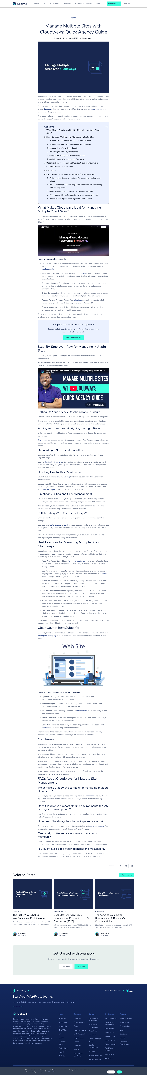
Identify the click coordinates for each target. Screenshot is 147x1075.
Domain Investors (95, 1055)
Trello (51, 525)
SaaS (76, 1026)
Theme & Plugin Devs (95, 1040)
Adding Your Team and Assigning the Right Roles (70, 144)
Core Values (63, 1030)
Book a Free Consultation (124, 1043)
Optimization (109, 1032)
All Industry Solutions (78, 1054)
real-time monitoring (61, 477)
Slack (66, 525)
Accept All (111, 1072)
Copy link (111, 866)
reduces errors (96, 109)
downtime (104, 574)
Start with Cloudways (74, 338)
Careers (61, 1038)
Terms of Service (126, 1018)
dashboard (48, 109)
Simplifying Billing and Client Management (67, 155)
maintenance (82, 710)
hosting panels (48, 269)
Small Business (79, 1022)
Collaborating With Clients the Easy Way (67, 159)
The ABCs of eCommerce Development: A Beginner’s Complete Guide (110, 918)
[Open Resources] (83, 4)
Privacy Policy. (52, 1072)
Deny (119, 1072)
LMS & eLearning (80, 1034)
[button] (120, 866)
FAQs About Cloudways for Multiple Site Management (71, 174)
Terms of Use (125, 1022)
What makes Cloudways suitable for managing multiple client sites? (75, 179)
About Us (62, 1018)
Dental (76, 1042)
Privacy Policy (125, 1026)
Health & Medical (80, 1030)
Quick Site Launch (111, 1018)
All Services (109, 1058)
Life (60, 1034)
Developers (42, 440)
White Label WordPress (93, 1019)
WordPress (62, 911)
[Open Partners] (71, 4)
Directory (77, 1046)
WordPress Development (109, 1023)
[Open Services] (41, 4)
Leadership (63, 1026)
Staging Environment (53, 462)
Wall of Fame (63, 1048)
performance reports (48, 489)
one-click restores (96, 826)
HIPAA (76, 1050)
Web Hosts (93, 1031)
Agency (73, 18)
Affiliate (92, 1051)
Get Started (124, 1034)
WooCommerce (17, 911)
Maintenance (109, 1054)
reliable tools (47, 727)
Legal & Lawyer (79, 1038)
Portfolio (62, 1056)
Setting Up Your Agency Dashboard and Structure (70, 141)
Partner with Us (95, 1059)
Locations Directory (62, 1043)
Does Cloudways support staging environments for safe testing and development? (76, 186)
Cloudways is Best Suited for (59, 166)
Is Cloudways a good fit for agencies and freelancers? (72, 198)
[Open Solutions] (61, 4)
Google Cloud (81, 273)
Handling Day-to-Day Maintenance (64, 152)
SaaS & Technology (93, 1046)
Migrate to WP (110, 1036)
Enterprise (78, 1018)
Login (122, 1030)
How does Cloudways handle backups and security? (71, 191)
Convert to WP (110, 1040)
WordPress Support (109, 1049)
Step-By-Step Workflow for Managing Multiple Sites (70, 137)
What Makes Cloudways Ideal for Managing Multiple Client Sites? (73, 132)
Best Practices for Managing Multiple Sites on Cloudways (72, 163)
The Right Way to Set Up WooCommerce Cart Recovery (29, 916)
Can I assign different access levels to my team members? (74, 195)
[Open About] (91, 4)
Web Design (109, 1028)
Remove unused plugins (77, 561)
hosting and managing (47, 635)
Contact (122, 1038)
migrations (78, 300)
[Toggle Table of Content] (105, 126)
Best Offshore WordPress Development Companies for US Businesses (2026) (71, 918)
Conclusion (51, 170)
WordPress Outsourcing (93, 1026)
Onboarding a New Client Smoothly (64, 148)
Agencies (92, 1035)
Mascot (61, 1052)
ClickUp (58, 525)
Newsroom (63, 1022)
